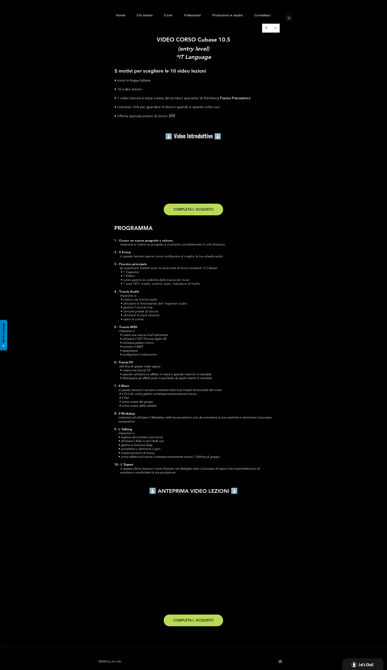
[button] (145, 15)
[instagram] (280, 662)
